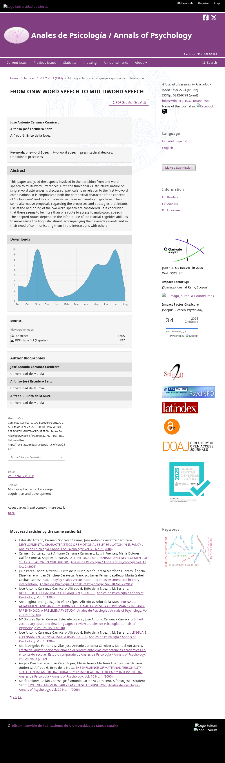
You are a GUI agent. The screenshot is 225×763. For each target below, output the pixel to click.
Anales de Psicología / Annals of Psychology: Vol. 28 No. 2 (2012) (86, 584)
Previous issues (45, 62)
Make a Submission (178, 168)
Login (217, 3)
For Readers (170, 197)
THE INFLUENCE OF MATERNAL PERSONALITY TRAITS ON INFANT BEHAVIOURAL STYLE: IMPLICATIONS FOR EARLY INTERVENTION (80, 669)
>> (20, 697)
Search (211, 62)
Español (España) (174, 141)
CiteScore (191, 320)
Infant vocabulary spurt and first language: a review (81, 621)
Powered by (178, 335)
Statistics (69, 62)
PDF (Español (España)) (130, 102)
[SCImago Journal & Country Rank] (188, 296)
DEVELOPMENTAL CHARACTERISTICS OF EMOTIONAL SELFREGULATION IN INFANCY (80, 544)
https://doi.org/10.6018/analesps (186, 101)
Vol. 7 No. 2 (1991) (51, 78)
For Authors (170, 204)
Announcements (116, 62)
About (140, 62)
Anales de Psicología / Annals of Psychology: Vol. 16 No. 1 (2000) (65, 676)
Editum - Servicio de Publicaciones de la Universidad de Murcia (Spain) (64, 725)
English (167, 148)
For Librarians (171, 210)
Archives (29, 78)
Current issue (17, 62)
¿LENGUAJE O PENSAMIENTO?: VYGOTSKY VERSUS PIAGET (82, 634)
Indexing (90, 62)
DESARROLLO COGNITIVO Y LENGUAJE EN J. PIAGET (57, 593)
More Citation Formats (26, 457)
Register (203, 3)
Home (14, 78)
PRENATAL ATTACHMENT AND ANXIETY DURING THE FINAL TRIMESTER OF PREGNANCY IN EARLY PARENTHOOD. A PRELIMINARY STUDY (82, 606)
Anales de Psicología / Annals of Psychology (111, 35)
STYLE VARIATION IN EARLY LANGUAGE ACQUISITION (67, 685)
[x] (164, 113)
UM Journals (185, 3)
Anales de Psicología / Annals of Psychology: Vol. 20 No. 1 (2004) (65, 549)
